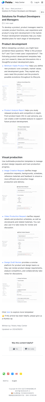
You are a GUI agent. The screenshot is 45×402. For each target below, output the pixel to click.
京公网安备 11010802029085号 (23, 393)
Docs (7, 8)
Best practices (16, 8)
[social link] (5, 374)
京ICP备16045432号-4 (22, 391)
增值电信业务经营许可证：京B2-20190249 (22, 395)
